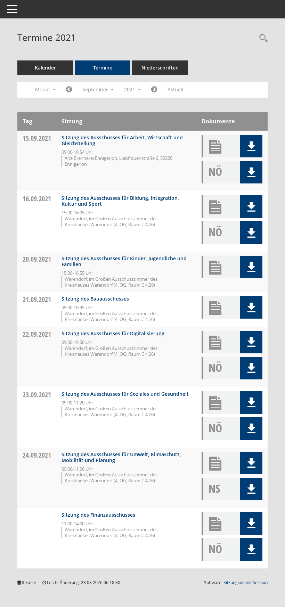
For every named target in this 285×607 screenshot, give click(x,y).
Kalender (45, 67)
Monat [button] (43, 89)
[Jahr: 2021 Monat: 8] (69, 89)
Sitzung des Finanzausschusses (98, 514)
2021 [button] (130, 89)
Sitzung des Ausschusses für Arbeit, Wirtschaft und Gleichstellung (122, 140)
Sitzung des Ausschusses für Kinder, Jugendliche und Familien (124, 261)
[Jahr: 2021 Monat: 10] (154, 89)
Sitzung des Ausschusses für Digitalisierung (113, 333)
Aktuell (176, 89)
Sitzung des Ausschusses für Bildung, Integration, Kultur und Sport (120, 201)
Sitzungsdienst (245, 582)
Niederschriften (160, 67)
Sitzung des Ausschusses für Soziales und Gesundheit (125, 394)
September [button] (95, 89)
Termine (102, 67)
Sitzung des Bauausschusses (95, 298)
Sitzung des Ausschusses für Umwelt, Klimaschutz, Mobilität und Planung (121, 457)
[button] (251, 146)
